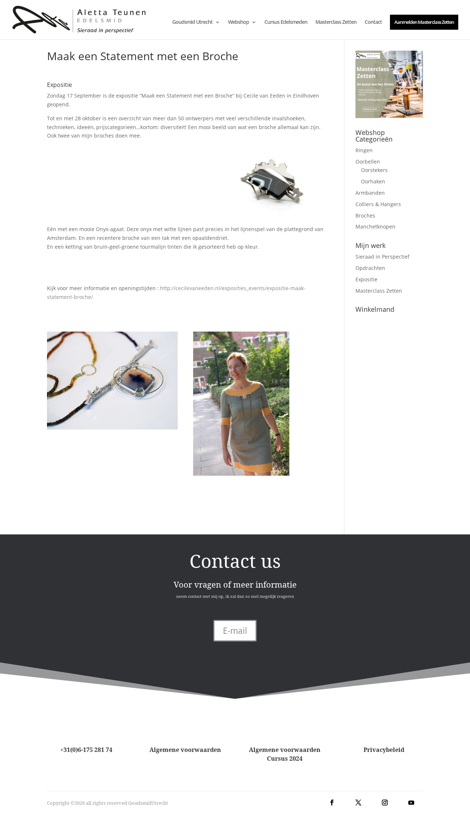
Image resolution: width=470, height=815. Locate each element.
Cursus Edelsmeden (285, 22)
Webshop (238, 22)
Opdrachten (370, 267)
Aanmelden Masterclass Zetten (424, 22)
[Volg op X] (358, 802)
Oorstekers (374, 170)
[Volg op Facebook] (331, 802)
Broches (365, 215)
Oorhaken (373, 181)
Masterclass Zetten (336, 22)
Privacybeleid (384, 750)
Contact (373, 22)
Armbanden (370, 192)
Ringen (364, 150)
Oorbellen (367, 161)
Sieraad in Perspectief (382, 256)
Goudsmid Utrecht (192, 22)
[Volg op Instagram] (384, 802)
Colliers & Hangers (378, 204)
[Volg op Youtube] (411, 802)
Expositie (366, 279)
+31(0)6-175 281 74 (86, 750)
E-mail (235, 630)
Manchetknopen (375, 226)
